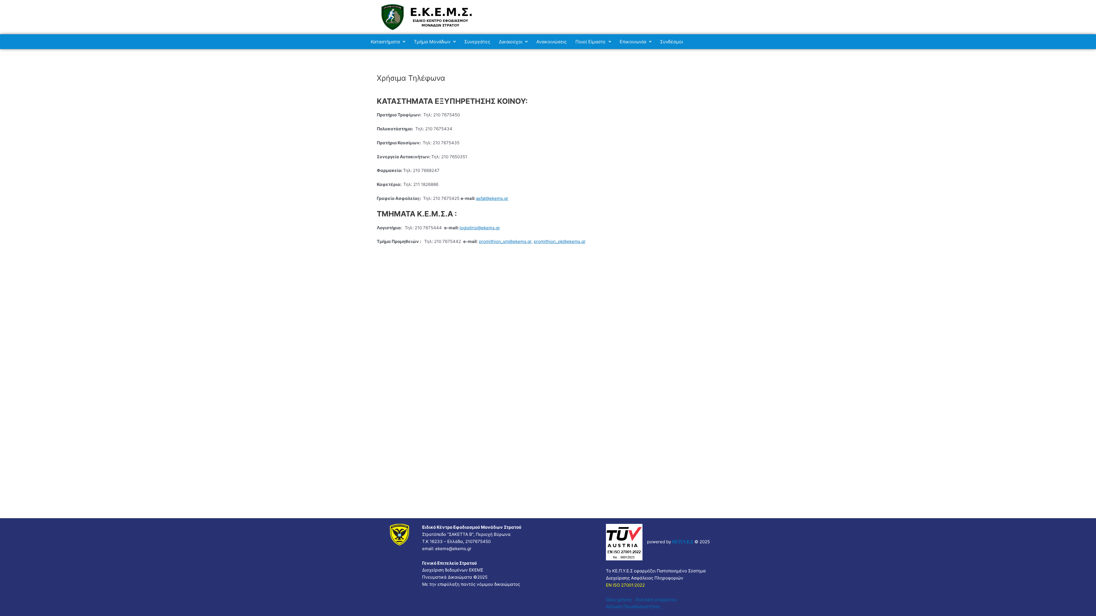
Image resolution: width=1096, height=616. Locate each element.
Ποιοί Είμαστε (590, 41)
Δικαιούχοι (510, 41)
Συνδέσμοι (671, 41)
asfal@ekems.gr (492, 198)
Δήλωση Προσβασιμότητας (633, 606)
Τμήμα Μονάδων (432, 41)
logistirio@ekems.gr (480, 227)
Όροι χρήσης (620, 599)
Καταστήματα (385, 41)
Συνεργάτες (477, 41)
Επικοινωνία (633, 41)
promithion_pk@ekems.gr (560, 241)
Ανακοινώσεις (551, 41)
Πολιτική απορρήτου (657, 599)
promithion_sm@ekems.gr (505, 241)
